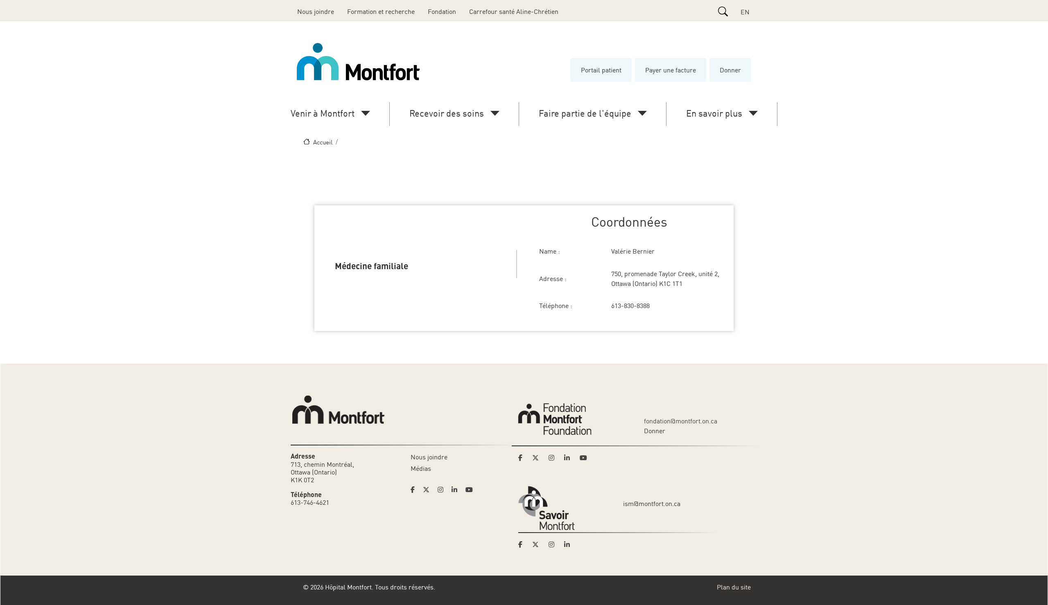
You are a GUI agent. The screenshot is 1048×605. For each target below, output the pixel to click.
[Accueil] (360, 62)
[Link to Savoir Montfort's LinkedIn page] (569, 544)
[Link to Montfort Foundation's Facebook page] (522, 458)
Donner (730, 70)
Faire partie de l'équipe (585, 113)
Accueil (322, 142)
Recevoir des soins (446, 113)
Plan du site (734, 587)
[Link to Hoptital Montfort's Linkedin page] (457, 490)
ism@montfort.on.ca (651, 503)
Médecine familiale (371, 265)
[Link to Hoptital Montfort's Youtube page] (469, 490)
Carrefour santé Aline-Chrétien (513, 11)
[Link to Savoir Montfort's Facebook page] (522, 544)
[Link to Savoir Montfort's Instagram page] (554, 544)
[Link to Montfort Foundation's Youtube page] (584, 458)
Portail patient (601, 70)
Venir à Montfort (323, 113)
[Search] (723, 11)
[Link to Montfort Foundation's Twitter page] (538, 458)
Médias (421, 468)
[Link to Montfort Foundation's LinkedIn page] (569, 458)
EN (745, 12)
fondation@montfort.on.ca (680, 421)
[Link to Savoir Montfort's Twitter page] (538, 544)
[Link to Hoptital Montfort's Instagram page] (443, 490)
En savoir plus (714, 113)
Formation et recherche (381, 11)
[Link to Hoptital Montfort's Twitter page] (428, 490)
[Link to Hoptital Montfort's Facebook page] (415, 490)
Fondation (442, 11)
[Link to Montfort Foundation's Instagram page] (554, 458)
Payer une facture (670, 70)
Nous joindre (315, 11)
